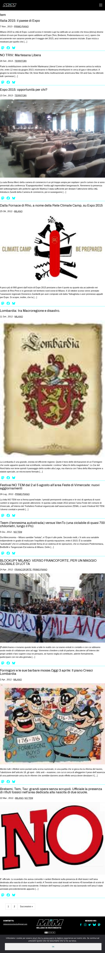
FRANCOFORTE (23, 569)
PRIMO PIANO (21, 26)
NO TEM (18, 532)
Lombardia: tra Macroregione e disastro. (30, 310)
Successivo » (26, 906)
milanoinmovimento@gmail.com (15, 924)
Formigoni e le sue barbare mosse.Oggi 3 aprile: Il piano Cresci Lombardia (46, 672)
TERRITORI (21, 61)
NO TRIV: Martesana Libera (20, 55)
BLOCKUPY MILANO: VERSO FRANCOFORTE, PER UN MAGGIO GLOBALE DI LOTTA (48, 562)
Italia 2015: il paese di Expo (20, 20)
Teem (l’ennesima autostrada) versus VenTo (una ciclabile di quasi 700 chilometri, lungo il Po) (52, 524)
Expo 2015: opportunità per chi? (23, 89)
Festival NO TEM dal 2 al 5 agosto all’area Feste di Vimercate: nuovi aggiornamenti (50, 486)
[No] (101, 944)
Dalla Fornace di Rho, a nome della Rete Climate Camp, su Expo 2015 (51, 205)
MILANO (18, 211)
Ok (53, 947)
